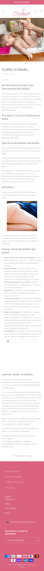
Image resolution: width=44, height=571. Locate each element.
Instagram (8, 441)
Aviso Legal (9, 488)
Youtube (27, 441)
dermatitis (6, 137)
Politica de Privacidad (13, 477)
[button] (3, 11)
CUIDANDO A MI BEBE (21, 564)
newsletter (27, 444)
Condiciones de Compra (14, 482)
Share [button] (7, 80)
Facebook (18, 441)
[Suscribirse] (36, 540)
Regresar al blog (24, 455)
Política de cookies (12, 471)
